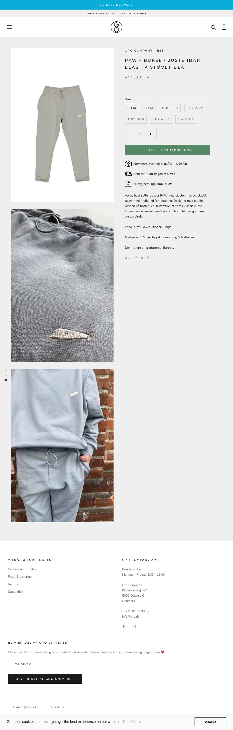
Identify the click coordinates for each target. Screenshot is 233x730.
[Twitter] (142, 257)
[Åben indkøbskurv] (224, 27)
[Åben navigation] (9, 27)
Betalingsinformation (23, 569)
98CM (148, 108)
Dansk (55, 707)
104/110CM (170, 108)
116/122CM (195, 108)
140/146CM (161, 119)
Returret (14, 584)
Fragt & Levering (20, 577)
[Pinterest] (148, 257)
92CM (131, 108)
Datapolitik (15, 592)
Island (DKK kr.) (25, 707)
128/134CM (135, 119)
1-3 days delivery (116, 4)
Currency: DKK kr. (96, 13)
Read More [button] (132, 722)
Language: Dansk (133, 13)
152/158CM (186, 119)
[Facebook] (136, 257)
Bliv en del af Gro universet (45, 679)
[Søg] (213, 27)
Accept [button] (210, 722)
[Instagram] (134, 626)
